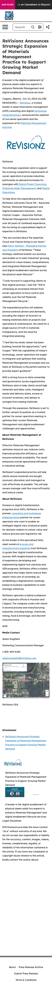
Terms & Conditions (26, 979)
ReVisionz (25, 102)
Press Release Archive (31, 967)
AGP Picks (7, 4)
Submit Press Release (26, 973)
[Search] (32, 27)
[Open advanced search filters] (39, 27)
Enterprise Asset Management (19, 188)
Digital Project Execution (32, 184)
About (12, 967)
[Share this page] (48, 27)
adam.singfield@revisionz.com (19, 658)
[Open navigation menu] (5, 27)
